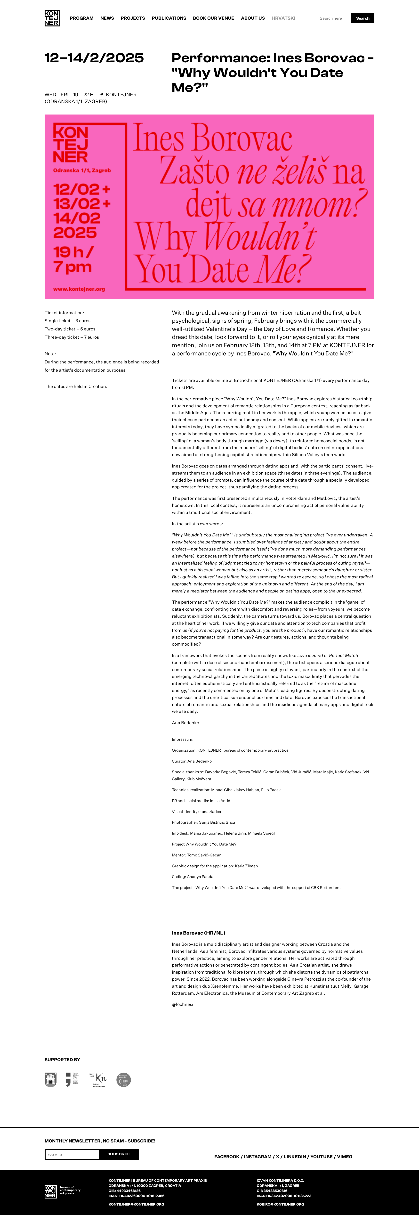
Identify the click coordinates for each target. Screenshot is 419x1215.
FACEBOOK (227, 1156)
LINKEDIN (295, 1156)
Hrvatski (283, 18)
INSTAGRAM (258, 1156)
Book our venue (213, 18)
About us (253, 18)
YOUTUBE (321, 1156)
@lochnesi (182, 1004)
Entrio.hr (243, 380)
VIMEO (344, 1156)
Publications (169, 18)
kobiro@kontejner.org (280, 1204)
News (107, 18)
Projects (133, 18)
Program (82, 18)
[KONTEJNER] (52, 18)
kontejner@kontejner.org (136, 1204)
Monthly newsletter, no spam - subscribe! (100, 1140)
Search (363, 18)
